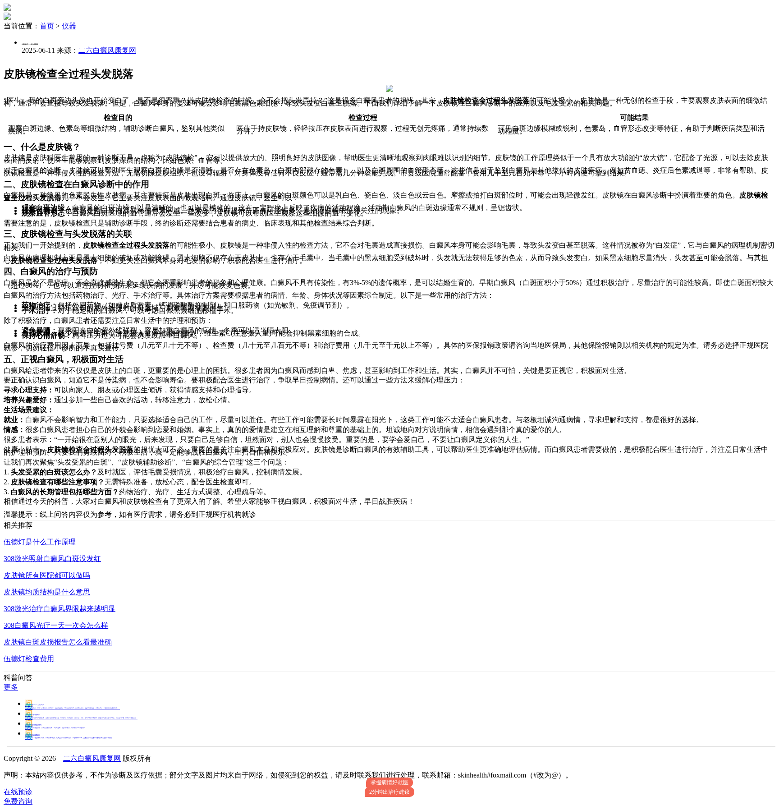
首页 (47, 26)
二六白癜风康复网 (107, 50)
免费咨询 (18, 801)
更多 (11, 687)
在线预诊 (18, 792)
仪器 (69, 26)
